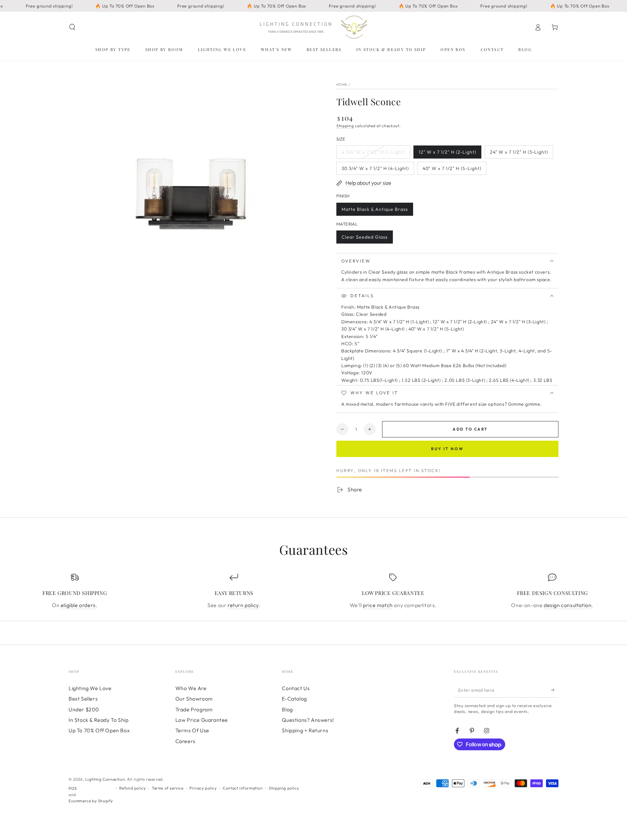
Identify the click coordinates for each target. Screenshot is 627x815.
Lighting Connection (105, 779)
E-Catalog (294, 698)
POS (73, 788)
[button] (72, 27)
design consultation (567, 605)
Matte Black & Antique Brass (374, 211)
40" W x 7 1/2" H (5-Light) (451, 170)
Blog (287, 709)
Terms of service (168, 788)
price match (378, 605)
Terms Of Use (192, 730)
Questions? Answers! (308, 720)
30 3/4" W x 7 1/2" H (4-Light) (375, 170)
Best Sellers (83, 698)
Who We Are (191, 688)
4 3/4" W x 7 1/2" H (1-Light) (373, 154)
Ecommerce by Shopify (91, 800)
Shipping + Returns (305, 730)
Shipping (345, 125)
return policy (243, 605)
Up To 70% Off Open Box (99, 730)
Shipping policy (284, 788)
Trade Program (194, 709)
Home (341, 84)
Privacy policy (203, 788)
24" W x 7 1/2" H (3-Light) (519, 154)
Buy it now (447, 448)
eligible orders (78, 605)
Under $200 (84, 709)
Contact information (243, 788)
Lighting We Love (90, 688)
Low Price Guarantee (201, 720)
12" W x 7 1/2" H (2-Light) (447, 154)
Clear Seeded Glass (364, 239)
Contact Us (296, 688)
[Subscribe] (554, 690)
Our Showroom (194, 698)
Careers (185, 741)
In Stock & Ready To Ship (98, 720)
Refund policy (132, 788)
